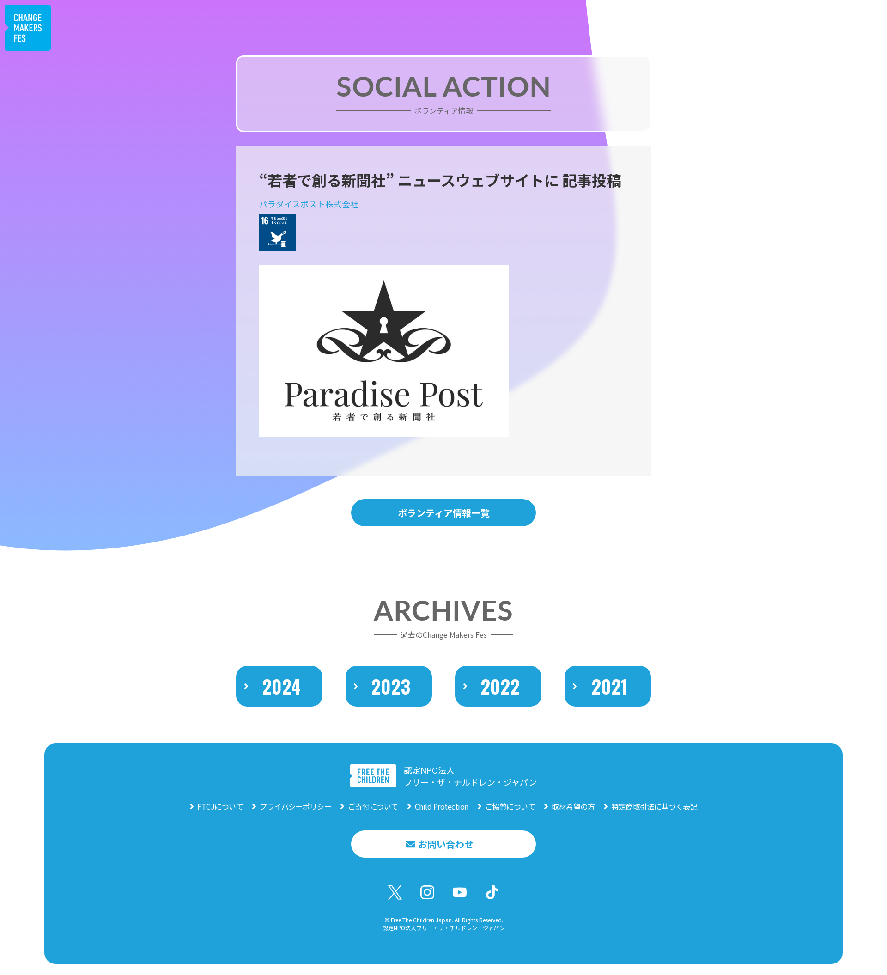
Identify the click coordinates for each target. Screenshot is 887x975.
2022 (500, 686)
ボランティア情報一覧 (444, 512)
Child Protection (441, 806)
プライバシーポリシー (295, 806)
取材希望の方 (573, 806)
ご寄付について (373, 806)
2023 (390, 686)
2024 (281, 686)
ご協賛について (510, 806)
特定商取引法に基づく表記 (654, 806)
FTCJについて (220, 806)
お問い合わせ (446, 844)
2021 (609, 686)
